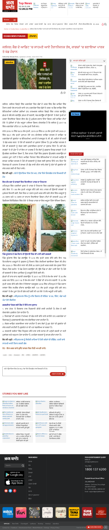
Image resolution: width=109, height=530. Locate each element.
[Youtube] (6, 490)
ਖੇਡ (45, 24)
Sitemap (46, 528)
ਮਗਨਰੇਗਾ (42, 355)
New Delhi (15, 524)
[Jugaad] (47, 512)
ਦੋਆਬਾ (21, 24)
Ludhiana (33, 524)
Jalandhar (56, 524)
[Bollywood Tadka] (74, 512)
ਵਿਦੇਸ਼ (16, 24)
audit (5, 355)
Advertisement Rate (25, 528)
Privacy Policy (55, 528)
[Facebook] (14, 490)
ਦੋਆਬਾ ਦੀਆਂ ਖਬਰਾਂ (76, 154)
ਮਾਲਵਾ (31, 24)
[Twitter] (10, 490)
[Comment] (64, 93)
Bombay (40, 524)
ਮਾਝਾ (26, 24)
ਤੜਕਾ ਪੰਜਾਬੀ (39, 24)
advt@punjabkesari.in (91, 462)
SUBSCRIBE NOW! (95, 527)
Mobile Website (37, 528)
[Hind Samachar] (101, 512)
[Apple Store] (15, 482)
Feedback (14, 528)
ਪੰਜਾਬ (8, 24)
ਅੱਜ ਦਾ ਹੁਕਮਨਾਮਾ (57, 24)
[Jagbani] (14, 460)
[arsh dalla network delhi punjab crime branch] (93, 16)
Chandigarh (24, 524)
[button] (89, 61)
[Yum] (34, 512)
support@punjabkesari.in (97, 491)
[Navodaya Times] (7, 512)
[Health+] (60, 512)
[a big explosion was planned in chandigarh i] (59, 14)
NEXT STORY (56, 374)
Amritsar (48, 524)
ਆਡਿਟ (28, 355)
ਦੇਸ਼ (12, 24)
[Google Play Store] (15, 474)
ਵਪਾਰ (49, 24)
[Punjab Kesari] (87, 512)
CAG (10, 355)
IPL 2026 (96, 24)
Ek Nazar (75, 114)
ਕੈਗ (23, 355)
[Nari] (21, 512)
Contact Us (5, 528)
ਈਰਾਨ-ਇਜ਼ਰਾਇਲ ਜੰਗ (85, 24)
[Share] (62, 93)
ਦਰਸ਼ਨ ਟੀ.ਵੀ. (73, 24)
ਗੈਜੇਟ (66, 24)
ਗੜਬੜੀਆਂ (35, 355)
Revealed (16, 355)
